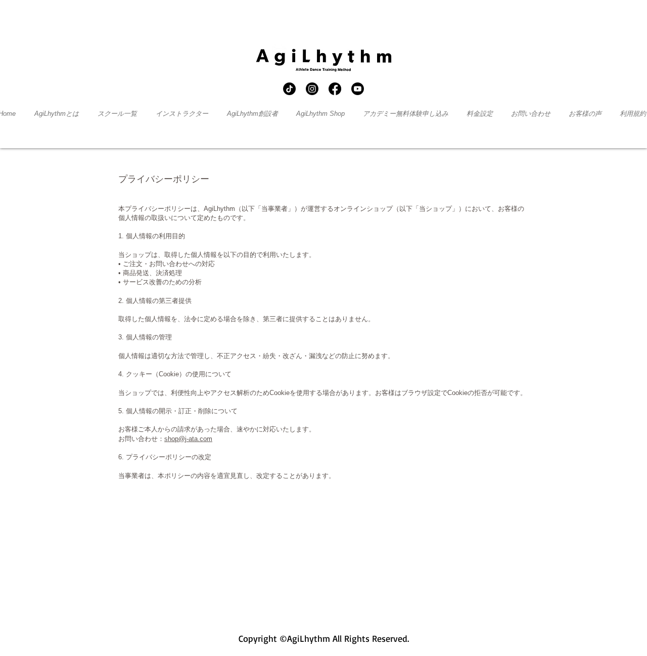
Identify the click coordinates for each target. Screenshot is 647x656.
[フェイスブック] (335, 88)
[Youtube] (357, 88)
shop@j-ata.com (188, 439)
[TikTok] (289, 88)
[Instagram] (312, 88)
